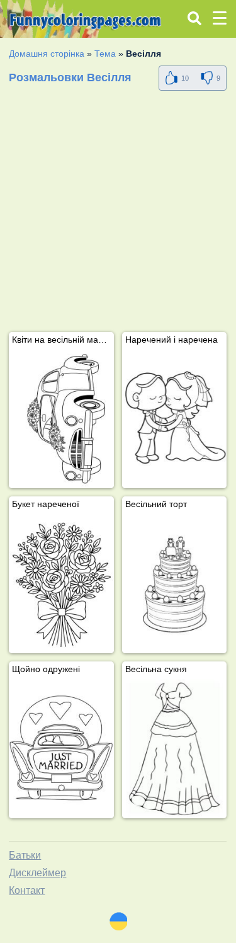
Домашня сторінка (46, 54)
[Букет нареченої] (61, 583)
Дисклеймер (37, 872)
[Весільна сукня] (174, 748)
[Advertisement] (118, 214)
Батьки (25, 855)
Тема (105, 54)
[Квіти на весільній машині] (61, 419)
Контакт (27, 890)
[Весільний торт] (174, 583)
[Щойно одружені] (61, 748)
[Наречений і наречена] (174, 419)
